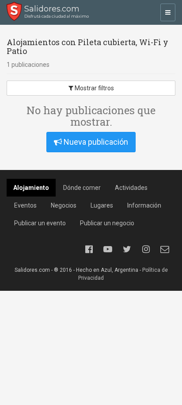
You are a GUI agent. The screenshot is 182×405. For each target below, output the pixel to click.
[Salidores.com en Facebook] (88, 249)
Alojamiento (31, 187)
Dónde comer (82, 187)
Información (144, 205)
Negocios (63, 205)
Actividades (131, 187)
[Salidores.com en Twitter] (126, 249)
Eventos (25, 205)
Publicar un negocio (107, 223)
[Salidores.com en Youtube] (107, 249)
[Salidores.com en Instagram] (145, 249)
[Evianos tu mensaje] (164, 249)
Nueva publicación (95, 142)
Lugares (102, 205)
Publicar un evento (40, 223)
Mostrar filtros (93, 88)
